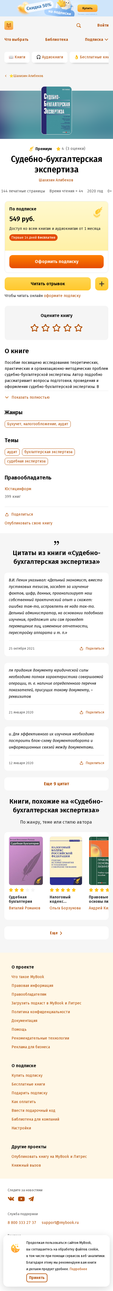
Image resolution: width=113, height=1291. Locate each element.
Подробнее (78, 1269)
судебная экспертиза (26, 461)
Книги (20, 57)
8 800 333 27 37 (22, 1222)
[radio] (34, 327)
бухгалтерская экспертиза (48, 452)
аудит (12, 452)
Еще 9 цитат (56, 783)
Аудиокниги (52, 57)
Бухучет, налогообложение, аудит (37, 424)
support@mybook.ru (60, 1222)
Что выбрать (16, 39)
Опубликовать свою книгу (28, 523)
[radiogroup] (56, 328)
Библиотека (56, 39)
